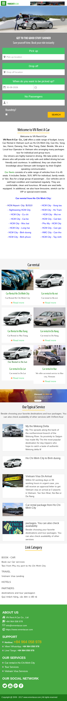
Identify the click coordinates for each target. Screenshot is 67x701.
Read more (18, 302)
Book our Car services (13, 562)
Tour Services (12, 667)
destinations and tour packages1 (18, 593)
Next (62, 19)
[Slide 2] (33, 19)
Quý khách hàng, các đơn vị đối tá (19, 597)
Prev (4, 19)
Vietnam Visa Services (16, 671)
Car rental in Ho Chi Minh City (20, 662)
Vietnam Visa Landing (13, 576)
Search (56, 114)
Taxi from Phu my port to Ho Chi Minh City (24, 565)
